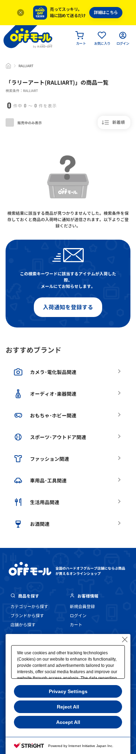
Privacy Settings (68, 691)
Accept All (68, 722)
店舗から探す (23, 625)
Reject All (68, 707)
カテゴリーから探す (29, 606)
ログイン (78, 616)
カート (76, 625)
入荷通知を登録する (68, 307)
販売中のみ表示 (29, 122)
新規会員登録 (82, 606)
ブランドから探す (27, 616)
